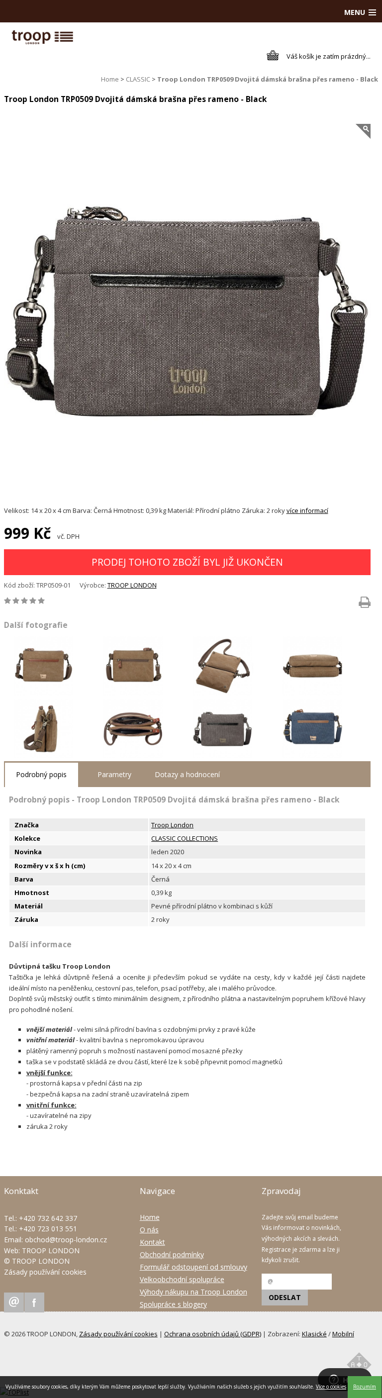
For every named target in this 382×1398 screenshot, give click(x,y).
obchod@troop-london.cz (66, 1239)
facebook (34, 1302)
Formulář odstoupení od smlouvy (193, 1267)
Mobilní (343, 1333)
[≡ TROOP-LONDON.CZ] (42, 41)
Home (110, 79)
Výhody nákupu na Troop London (193, 1292)
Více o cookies (331, 1386)
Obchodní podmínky (172, 1254)
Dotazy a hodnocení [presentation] (187, 774)
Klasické (314, 1333)
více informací (307, 510)
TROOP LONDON (132, 585)
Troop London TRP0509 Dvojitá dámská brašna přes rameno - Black (267, 79)
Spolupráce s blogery (173, 1304)
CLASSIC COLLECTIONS (184, 838)
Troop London (172, 824)
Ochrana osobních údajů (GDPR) (212, 1333)
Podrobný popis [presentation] (41, 774)
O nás (149, 1229)
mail (14, 1302)
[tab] (41, 775)
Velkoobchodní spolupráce (182, 1279)
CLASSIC (138, 79)
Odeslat (285, 1297)
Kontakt (152, 1242)
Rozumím (364, 1386)
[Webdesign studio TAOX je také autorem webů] (359, 1366)
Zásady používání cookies (45, 1272)
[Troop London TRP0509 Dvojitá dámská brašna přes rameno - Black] (187, 310)
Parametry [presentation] (114, 774)
